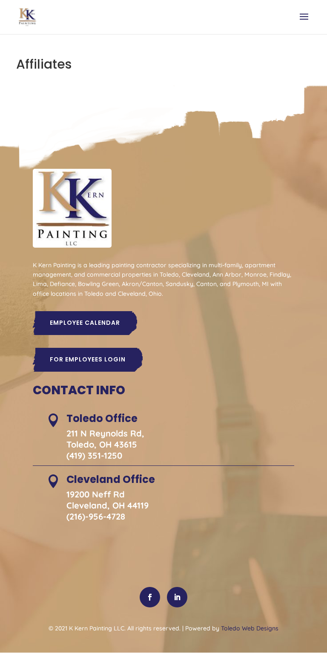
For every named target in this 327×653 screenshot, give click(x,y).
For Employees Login (88, 359)
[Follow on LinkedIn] (177, 597)
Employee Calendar (85, 322)
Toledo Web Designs (249, 628)
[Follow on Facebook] (150, 597)
